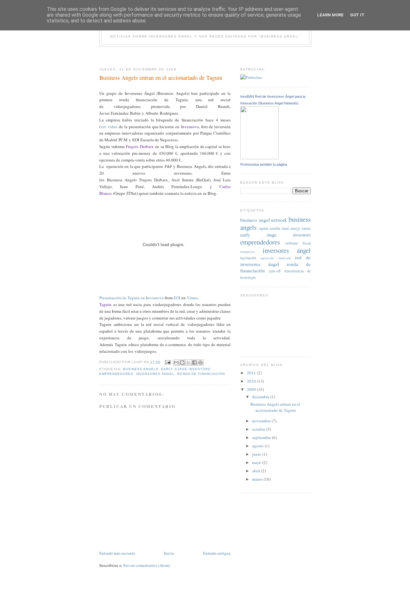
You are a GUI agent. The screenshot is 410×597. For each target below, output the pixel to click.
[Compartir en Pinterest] (200, 362)
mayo (257, 462)
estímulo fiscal (298, 243)
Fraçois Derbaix (140, 146)
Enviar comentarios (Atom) (146, 565)
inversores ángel (155, 374)
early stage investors (185, 369)
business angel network (263, 220)
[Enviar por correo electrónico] (176, 362)
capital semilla (269, 228)
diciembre (261, 397)
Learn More (330, 14)
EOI (177, 298)
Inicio (169, 553)
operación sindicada (275, 258)
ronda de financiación (201, 374)
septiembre (262, 437)
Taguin (105, 304)
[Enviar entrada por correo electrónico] (167, 362)
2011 (252, 373)
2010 (252, 381)
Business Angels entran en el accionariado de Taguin (275, 407)
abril (256, 471)
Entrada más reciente (117, 553)
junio (257, 454)
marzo (258, 479)
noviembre (262, 421)
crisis (306, 228)
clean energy (290, 228)
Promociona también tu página (263, 164)
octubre (259, 429)
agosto (258, 446)
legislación (248, 257)
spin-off (275, 271)
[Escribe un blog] (182, 362)
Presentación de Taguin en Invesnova (131, 298)
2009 (252, 389)
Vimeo (192, 298)
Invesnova (190, 126)
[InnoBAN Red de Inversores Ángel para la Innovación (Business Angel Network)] (259, 158)
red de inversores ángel (275, 260)
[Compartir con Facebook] (194, 362)
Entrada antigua (217, 553)
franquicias (247, 251)
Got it (357, 14)
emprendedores (116, 374)
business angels (141, 369)
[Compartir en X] (188, 362)
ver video (109, 126)
